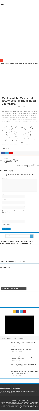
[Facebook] (17, 311)
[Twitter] (21, 311)
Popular (9, 338)
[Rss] (14, 311)
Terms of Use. (19, 408)
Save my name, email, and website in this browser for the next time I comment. (19, 211)
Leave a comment (18, 108)
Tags (15, 338)
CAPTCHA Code (6, 224)
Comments (21, 338)
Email (4, 199)
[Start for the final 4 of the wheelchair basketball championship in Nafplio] (5, 367)
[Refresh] (15, 216)
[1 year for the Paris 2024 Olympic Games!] (5, 352)
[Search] (31, 236)
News (10, 108)
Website (4, 205)
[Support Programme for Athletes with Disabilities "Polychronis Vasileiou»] (19, 253)
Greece (7, 63)
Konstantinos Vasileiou (9, 106)
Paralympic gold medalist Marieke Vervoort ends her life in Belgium (26, 166)
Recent (3, 338)
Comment (5, 178)
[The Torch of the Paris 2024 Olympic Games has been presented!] (5, 344)
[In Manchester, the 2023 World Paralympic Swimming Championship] (5, 359)
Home (2, 63)
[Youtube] (24, 311)
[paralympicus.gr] (19, 14)
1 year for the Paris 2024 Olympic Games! (21, 349)
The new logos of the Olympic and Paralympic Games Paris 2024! (12, 161)
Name (4, 194)
